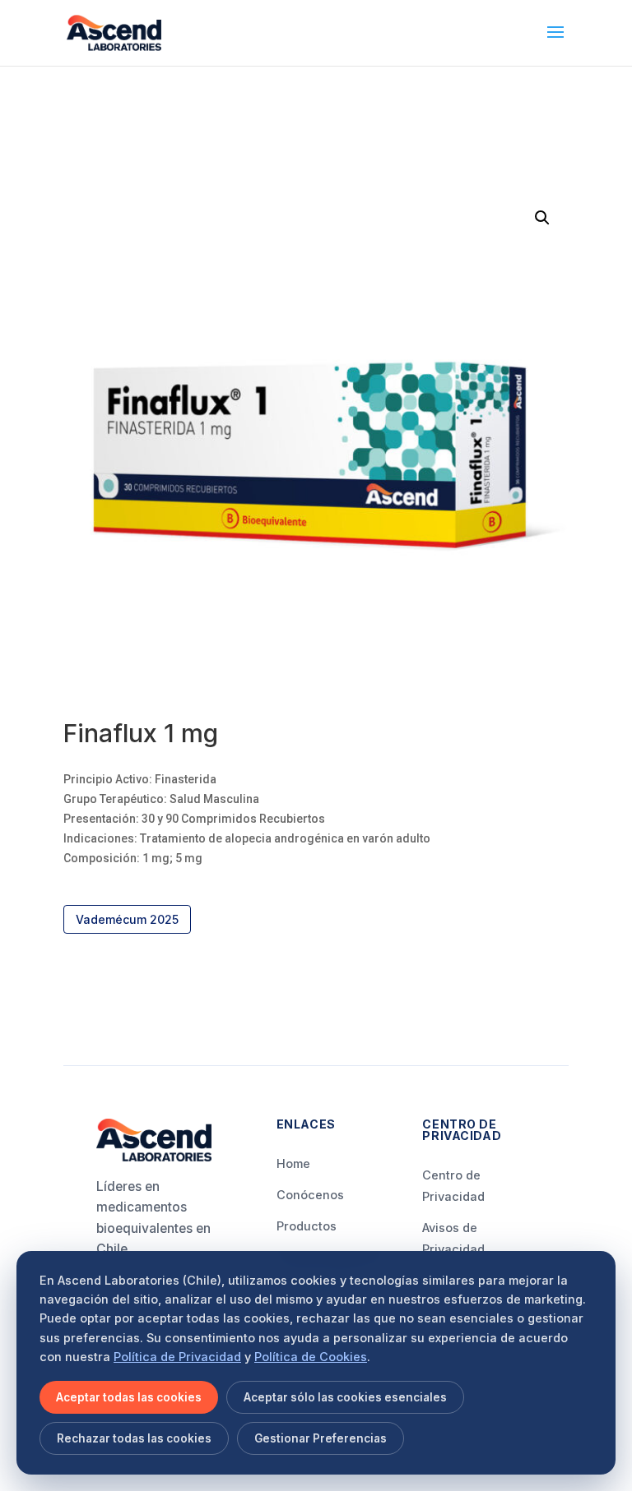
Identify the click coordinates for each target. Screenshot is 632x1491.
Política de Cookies (310, 1357)
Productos (306, 1226)
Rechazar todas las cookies (134, 1438)
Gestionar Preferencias (320, 1438)
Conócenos (310, 1195)
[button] (542, 218)
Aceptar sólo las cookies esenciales (345, 1397)
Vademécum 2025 (127, 919)
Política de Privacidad (177, 1357)
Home (293, 1163)
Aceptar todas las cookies (129, 1397)
